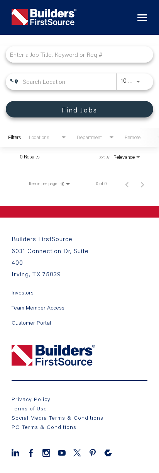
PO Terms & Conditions (44, 426)
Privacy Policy (31, 399)
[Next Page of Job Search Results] (142, 183)
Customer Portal (31, 322)
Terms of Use (29, 408)
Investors (23, 292)
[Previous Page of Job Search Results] (127, 183)
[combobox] (76, 54)
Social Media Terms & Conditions (57, 417)
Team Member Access (38, 307)
